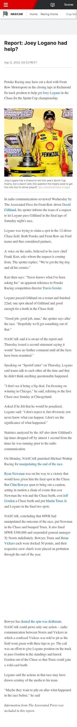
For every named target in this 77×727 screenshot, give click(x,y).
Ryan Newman (14, 473)
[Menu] (6, 4)
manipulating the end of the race (40, 464)
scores (68, 4)
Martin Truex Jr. (56, 500)
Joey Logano (51, 92)
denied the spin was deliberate (41, 621)
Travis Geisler (52, 288)
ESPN (22, 4)
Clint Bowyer (19, 484)
